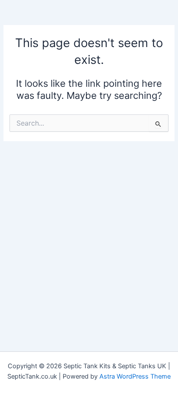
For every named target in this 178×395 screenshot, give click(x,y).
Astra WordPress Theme (135, 376)
